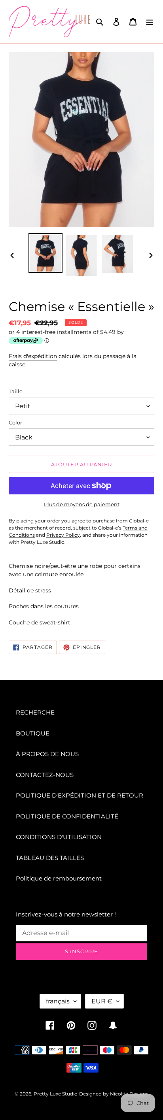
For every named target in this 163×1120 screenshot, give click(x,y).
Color (15, 422)
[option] (46, 253)
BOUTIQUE (32, 733)
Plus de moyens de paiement (81, 504)
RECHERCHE (35, 712)
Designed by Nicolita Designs (113, 1094)
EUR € (101, 1001)
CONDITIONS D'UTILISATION (59, 837)
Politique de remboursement (59, 878)
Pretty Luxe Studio (56, 1094)
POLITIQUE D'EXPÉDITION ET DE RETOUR (79, 795)
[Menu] (149, 21)
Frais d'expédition (33, 356)
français (58, 1001)
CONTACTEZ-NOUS (45, 775)
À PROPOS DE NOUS (47, 754)
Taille (16, 391)
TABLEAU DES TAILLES (50, 858)
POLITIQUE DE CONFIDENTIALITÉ (67, 816)
